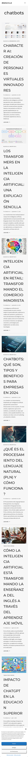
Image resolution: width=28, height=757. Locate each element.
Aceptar (14, 743)
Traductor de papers (8, 546)
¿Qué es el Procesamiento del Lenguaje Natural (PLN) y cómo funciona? (13, 471)
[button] (26, 729)
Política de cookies (10, 754)
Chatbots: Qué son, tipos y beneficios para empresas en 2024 (13, 376)
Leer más (6, 122)
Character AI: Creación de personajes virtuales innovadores (13, 67)
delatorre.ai (7, 95)
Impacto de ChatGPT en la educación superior (13, 696)
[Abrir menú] (25, 3)
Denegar (14, 747)
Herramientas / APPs (14, 41)
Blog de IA (6, 41)
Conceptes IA (12, 444)
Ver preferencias (14, 751)
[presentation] (14, 30)
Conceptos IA (12, 146)
